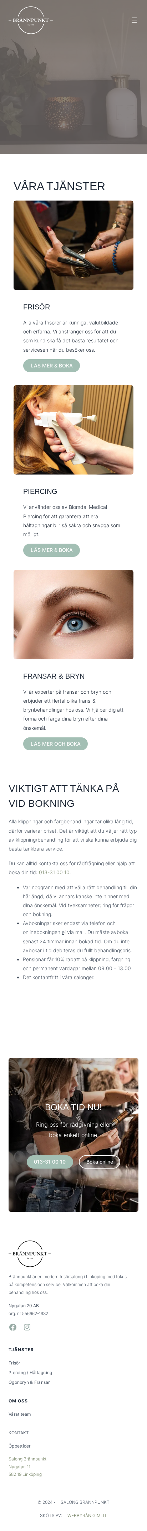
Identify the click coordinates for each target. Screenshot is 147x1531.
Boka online (99, 1162)
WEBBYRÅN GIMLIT (87, 1515)
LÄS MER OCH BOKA (56, 744)
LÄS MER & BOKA (52, 365)
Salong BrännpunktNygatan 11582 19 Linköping (27, 1466)
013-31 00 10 (54, 872)
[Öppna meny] (134, 20)
